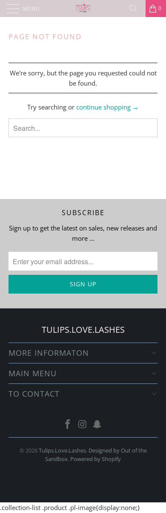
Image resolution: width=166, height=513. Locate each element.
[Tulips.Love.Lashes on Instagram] (82, 424)
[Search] (136, 8)
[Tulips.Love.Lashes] (83, 8)
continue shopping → (107, 107)
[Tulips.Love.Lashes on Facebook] (67, 424)
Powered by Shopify (95, 459)
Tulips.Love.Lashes (62, 450)
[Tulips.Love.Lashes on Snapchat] (97, 424)
